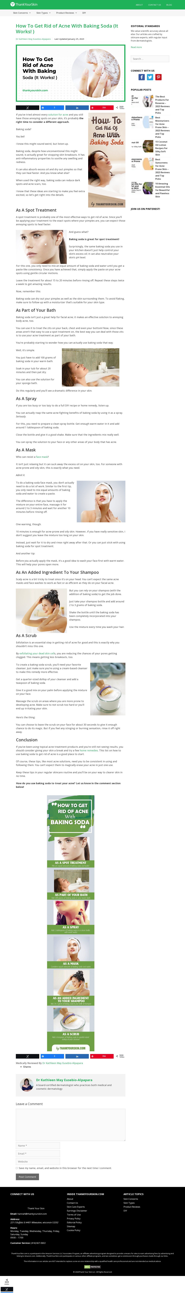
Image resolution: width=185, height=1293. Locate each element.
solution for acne (58, 114)
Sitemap (71, 1226)
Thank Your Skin (35, 1208)
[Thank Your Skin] (24, 4)
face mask (42, 456)
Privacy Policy (73, 1218)
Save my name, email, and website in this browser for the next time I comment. (65, 1168)
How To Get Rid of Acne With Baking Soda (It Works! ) (67, 29)
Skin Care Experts (76, 1206)
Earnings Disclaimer (77, 1210)
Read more (136, 47)
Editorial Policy (74, 1222)
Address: (15, 1219)
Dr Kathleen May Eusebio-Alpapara (33, 39)
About (139, 4)
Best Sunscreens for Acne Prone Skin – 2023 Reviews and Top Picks (162, 169)
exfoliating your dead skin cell (37, 653)
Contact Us (154, 4)
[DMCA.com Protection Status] (92, 1268)
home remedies (89, 750)
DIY (84, 12)
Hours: (13, 1227)
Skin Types (42, 12)
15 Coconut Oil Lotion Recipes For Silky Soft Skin (161, 148)
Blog (169, 4)
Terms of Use (74, 1214)
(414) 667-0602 (38, 1243)
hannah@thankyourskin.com (32, 1213)
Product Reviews (65, 12)
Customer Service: (20, 1243)
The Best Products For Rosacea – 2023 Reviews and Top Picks (162, 104)
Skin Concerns (20, 12)
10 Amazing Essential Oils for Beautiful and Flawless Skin (162, 190)
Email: (13, 1213)
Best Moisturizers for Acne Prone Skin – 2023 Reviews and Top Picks (162, 127)
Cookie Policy (73, 1230)
